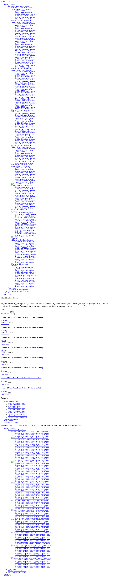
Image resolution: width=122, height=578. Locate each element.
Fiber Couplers (12, 288)
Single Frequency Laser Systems (18, 291)
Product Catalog (9, 4)
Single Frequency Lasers (11, 422)
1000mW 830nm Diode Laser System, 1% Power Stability (22, 317)
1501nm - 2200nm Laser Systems (17, 417)
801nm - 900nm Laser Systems (16, 411)
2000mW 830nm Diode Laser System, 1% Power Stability (22, 358)
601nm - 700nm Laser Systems (16, 408)
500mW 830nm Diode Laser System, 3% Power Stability (21, 388)
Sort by (3, 309)
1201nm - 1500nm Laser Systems (17, 416)
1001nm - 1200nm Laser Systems (17, 414)
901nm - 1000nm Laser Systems (17, 412)
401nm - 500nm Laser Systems (16, 404)
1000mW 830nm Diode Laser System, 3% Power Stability (22, 327)
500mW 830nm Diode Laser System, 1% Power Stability (21, 378)
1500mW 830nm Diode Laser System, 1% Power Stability (22, 337)
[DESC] (11, 312)
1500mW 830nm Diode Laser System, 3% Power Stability (22, 348)
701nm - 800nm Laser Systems (16, 409)
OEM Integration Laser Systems (18, 289)
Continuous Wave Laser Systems (18, 6)
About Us (7, 293)
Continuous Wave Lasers (11, 401)
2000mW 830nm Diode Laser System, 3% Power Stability (22, 368)
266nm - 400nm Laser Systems (16, 403)
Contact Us (7, 294)
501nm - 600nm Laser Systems (16, 406)
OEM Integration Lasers (11, 419)
